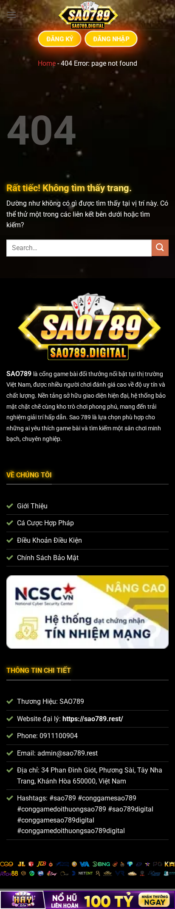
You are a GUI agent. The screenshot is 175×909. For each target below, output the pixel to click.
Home (47, 63)
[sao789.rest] (87, 15)
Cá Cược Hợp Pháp (45, 523)
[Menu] (11, 14)
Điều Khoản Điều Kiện (49, 540)
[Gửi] (160, 248)
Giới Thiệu (32, 506)
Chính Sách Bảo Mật (48, 558)
